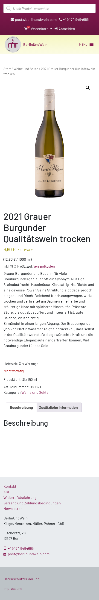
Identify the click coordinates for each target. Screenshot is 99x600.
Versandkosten (44, 266)
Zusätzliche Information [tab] (58, 407)
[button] (83, 44)
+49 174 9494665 (75, 19)
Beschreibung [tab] (21, 407)
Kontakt (9, 486)
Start (7, 69)
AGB (6, 492)
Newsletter (12, 508)
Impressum (12, 588)
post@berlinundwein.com (35, 19)
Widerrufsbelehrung (20, 497)
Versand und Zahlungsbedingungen (32, 503)
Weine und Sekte (26, 69)
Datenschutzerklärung (21, 579)
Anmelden (66, 28)
